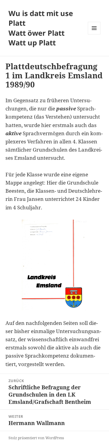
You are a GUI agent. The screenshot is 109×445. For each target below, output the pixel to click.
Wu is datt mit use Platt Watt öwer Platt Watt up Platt (40, 27)
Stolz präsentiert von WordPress (36, 437)
